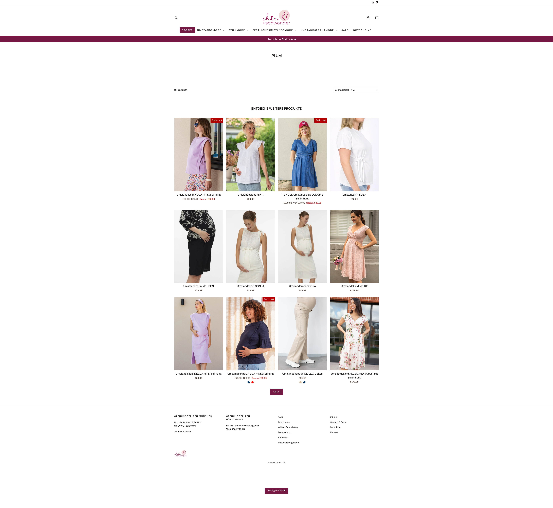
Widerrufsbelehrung (288, 427)
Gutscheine (362, 30)
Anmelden (283, 437)
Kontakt (334, 432)
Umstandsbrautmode (318, 30)
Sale (345, 30)
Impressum (284, 422)
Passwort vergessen (288, 443)
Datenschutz (284, 432)
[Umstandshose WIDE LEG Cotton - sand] (300, 382)
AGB (280, 417)
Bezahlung (335, 427)
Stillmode (237, 30)
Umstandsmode (209, 30)
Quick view (198, 188)
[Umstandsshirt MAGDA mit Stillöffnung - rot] (252, 382)
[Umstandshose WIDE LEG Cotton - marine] (304, 382)
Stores (187, 30)
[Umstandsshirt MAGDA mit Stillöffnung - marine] (248, 382)
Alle (276, 392)
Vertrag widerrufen (276, 491)
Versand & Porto (338, 422)
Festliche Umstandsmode (273, 30)
